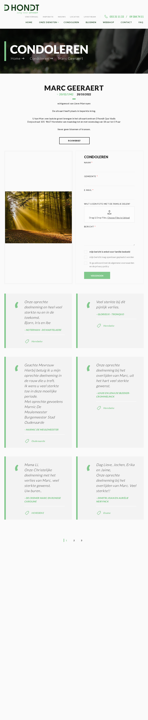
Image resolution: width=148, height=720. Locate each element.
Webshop (108, 22)
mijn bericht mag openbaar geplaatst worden (111, 257)
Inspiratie (48, 17)
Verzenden (97, 275)
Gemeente (91, 176)
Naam (88, 162)
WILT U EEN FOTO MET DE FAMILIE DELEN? (107, 204)
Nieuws (62, 17)
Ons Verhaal (31, 17)
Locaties (74, 17)
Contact (126, 22)
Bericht (90, 226)
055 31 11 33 (117, 16)
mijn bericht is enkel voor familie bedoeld (109, 251)
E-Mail (89, 190)
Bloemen (91, 22)
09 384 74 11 (136, 16)
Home (29, 22)
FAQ (141, 22)
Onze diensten (48, 22)
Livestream (90, 17)
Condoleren (71, 22)
